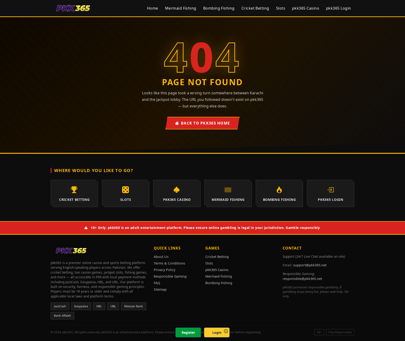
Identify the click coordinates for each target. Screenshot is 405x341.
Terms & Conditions (169, 263)
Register (188, 332)
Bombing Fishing (219, 8)
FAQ (157, 283)
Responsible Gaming (170, 276)
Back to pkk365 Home (205, 123)
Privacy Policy (164, 270)
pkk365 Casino (305, 8)
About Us (161, 256)
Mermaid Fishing (180, 8)
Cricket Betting (255, 8)
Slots (280, 8)
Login (216, 332)
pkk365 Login (338, 8)
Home (152, 8)
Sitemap (160, 289)
